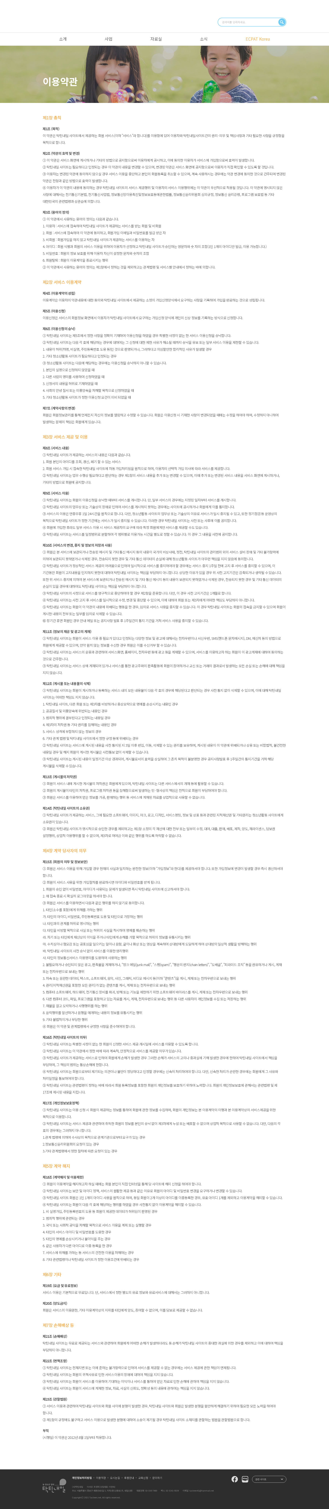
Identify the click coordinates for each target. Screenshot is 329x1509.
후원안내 (129, 1478)
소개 (63, 39)
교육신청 (143, 1478)
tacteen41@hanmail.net (201, 1490)
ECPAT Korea (258, 39)
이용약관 (101, 1478)
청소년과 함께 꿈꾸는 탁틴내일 (165, 16)
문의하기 (157, 1478)
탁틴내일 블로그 (245, 1479)
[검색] (282, 22)
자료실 (156, 39)
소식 (204, 39)
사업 (108, 39)
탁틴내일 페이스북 (235, 1479)
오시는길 (115, 1478)
